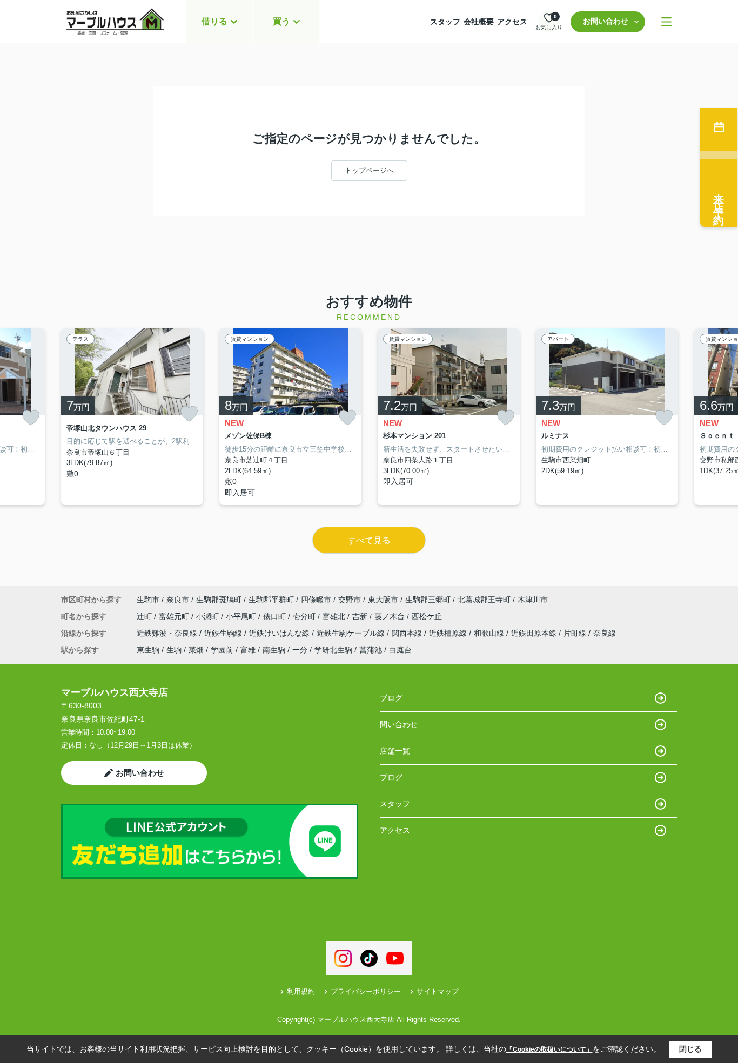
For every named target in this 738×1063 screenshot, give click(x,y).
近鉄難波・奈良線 (168, 633)
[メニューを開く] (666, 21)
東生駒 (148, 649)
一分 (299, 649)
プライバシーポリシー (366, 991)
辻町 (145, 616)
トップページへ (369, 170)
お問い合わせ (605, 21)
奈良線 (604, 633)
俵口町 (275, 616)
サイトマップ (438, 991)
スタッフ (445, 21)
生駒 (174, 649)
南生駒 (274, 649)
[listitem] (132, 417)
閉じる (690, 1049)
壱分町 (305, 616)
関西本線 (408, 633)
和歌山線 (490, 633)
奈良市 (177, 599)
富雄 (248, 649)
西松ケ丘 (427, 616)
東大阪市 (383, 599)
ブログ (391, 698)
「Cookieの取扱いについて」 (549, 1049)
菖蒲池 (370, 649)
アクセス (512, 21)
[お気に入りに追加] (30, 418)
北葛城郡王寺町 (484, 599)
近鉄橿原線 (449, 633)
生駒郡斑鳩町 (218, 599)
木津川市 (533, 599)
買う (281, 21)
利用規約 (301, 991)
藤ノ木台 (390, 616)
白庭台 (400, 649)
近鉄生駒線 (224, 633)
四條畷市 (316, 599)
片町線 (575, 633)
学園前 (222, 649)
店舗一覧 (395, 750)
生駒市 (148, 599)
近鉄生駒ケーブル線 (352, 633)
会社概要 (479, 21)
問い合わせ (399, 724)
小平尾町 (242, 616)
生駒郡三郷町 (428, 599)
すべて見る (369, 540)
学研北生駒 (333, 649)
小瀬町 (208, 616)
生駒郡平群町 (271, 599)
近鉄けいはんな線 (280, 633)
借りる (214, 21)
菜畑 (196, 649)
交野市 (349, 599)
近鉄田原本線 (535, 633)
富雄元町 (175, 616)
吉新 (361, 616)
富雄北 (335, 616)
